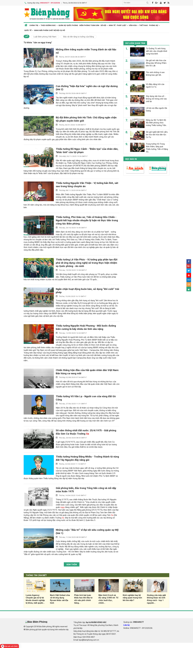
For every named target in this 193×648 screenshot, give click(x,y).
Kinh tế (112, 25)
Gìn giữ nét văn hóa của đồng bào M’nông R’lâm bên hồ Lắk (156, 63)
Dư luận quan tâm (135, 43)
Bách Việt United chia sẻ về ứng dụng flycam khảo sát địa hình (60, 599)
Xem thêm (71, 564)
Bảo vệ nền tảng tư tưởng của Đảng (78, 37)
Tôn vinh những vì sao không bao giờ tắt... (155, 73)
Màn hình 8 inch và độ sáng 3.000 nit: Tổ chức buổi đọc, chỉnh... (108, 599)
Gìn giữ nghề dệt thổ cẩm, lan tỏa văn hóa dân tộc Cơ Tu (157, 134)
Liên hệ (126, 625)
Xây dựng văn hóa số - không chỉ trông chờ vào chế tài (156, 99)
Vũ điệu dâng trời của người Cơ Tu (155, 85)
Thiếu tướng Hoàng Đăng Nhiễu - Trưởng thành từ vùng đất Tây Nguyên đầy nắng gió (87, 458)
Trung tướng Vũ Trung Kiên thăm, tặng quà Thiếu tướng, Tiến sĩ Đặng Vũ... (157, 148)
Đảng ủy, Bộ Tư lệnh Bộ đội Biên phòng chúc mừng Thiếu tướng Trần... (156, 122)
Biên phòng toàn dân (89, 25)
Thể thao (143, 25)
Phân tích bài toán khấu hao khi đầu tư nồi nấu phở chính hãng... (83, 599)
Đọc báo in (131, 159)
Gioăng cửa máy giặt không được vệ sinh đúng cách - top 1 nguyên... (156, 599)
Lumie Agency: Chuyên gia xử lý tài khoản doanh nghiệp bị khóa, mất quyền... (35, 599)
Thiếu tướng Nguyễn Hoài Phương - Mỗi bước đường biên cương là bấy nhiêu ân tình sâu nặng (86, 327)
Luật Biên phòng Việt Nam (44, 37)
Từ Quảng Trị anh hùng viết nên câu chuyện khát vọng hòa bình (156, 51)
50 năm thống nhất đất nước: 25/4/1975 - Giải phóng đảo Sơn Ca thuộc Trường (86, 432)
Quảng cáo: (133, 622)
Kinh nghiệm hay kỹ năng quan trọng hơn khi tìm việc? (132, 598)
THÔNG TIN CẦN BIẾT (36, 575)
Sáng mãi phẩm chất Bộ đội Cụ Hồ (49, 30)
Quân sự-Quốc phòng (68, 25)
